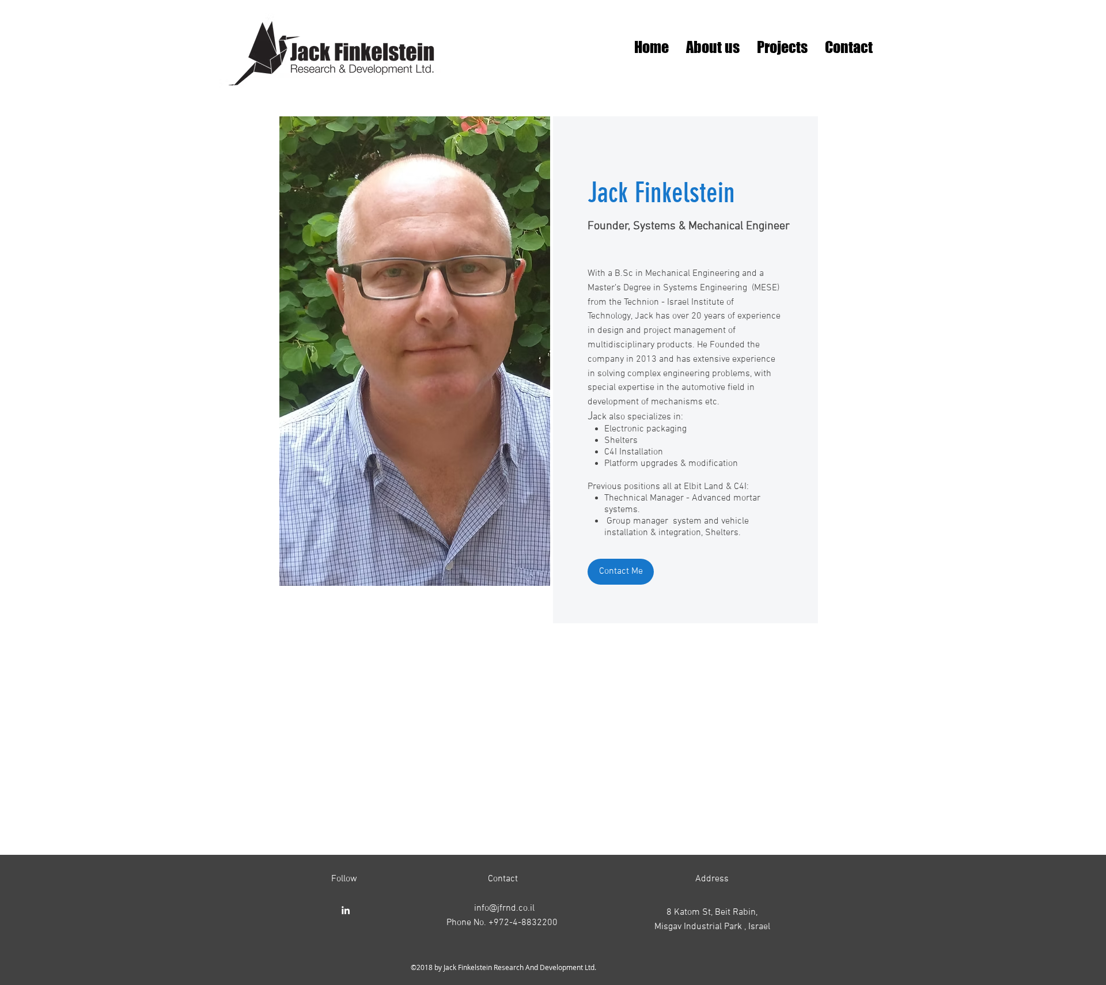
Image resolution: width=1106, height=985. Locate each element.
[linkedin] (345, 910)
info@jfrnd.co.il (504, 908)
